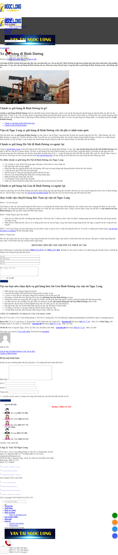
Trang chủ (9, 18)
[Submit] (5, 504)
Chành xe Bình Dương (8, 353)
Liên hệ (8, 33)
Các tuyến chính (11, 29)
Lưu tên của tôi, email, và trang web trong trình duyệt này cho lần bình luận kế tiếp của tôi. (36, 396)
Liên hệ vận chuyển (16, 35)
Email (3, 388)
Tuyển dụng (13, 37)
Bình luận (4, 379)
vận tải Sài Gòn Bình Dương (37, 193)
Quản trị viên (32, 59)
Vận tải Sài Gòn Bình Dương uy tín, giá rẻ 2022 (17, 351)
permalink (45, 332)
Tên (2, 383)
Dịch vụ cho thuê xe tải (17, 26)
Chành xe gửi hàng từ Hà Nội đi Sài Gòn (20, 123)
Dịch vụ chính (10, 22)
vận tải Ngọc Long (13, 149)
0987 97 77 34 (84, 322)
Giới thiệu (9, 20)
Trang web (4, 392)
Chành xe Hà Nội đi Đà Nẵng (16, 125)
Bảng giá (8, 31)
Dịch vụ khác (10, 24)
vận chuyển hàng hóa (44, 155)
